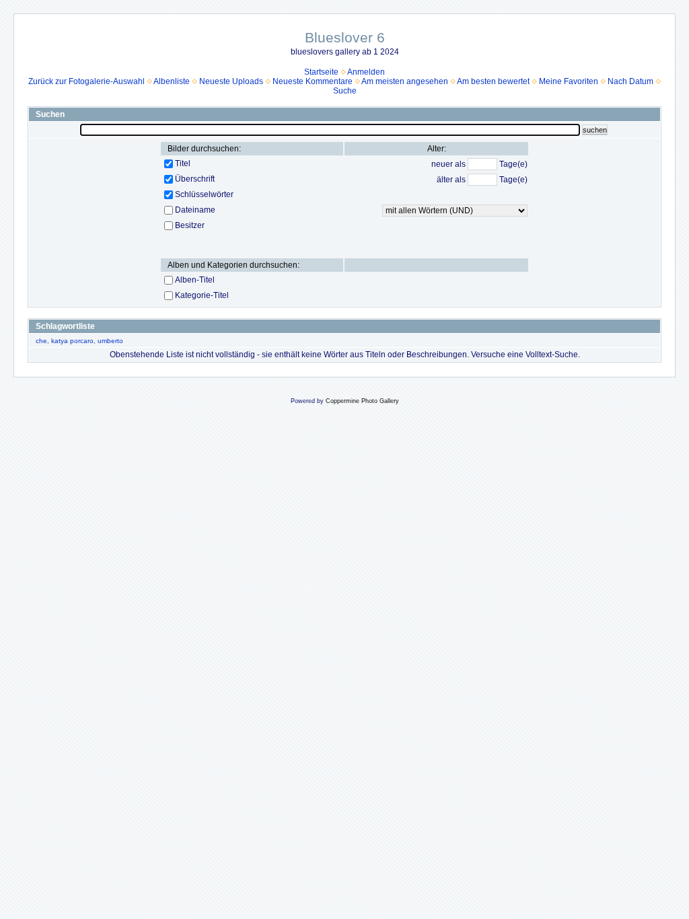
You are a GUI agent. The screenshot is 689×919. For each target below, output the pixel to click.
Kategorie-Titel (202, 295)
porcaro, (83, 340)
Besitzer (190, 225)
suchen (595, 130)
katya (59, 340)
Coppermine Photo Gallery (362, 401)
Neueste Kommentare (313, 81)
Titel (182, 163)
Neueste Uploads (231, 81)
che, (42, 340)
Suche (345, 91)
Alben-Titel (195, 280)
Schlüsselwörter (204, 194)
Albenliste (171, 81)
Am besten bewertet (493, 81)
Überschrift (195, 179)
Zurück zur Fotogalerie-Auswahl (86, 81)
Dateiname (195, 210)
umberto (110, 340)
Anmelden (366, 72)
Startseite (321, 72)
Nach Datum (630, 81)
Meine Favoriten (568, 81)
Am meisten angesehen (404, 81)
